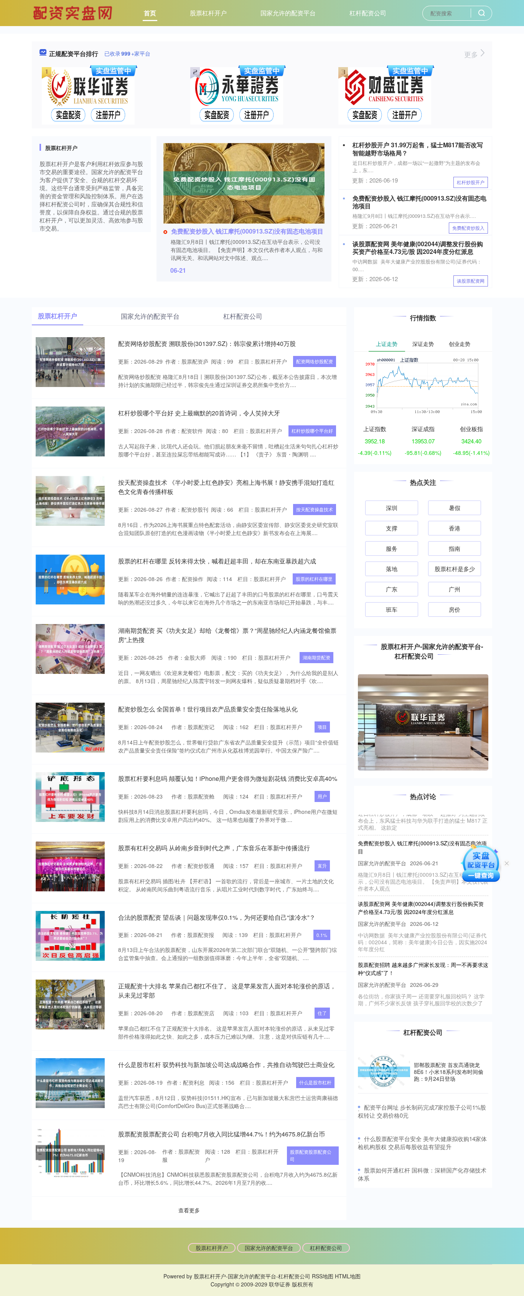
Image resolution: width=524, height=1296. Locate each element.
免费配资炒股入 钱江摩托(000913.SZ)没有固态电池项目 (247, 231)
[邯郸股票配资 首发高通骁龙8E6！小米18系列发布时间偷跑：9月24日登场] (384, 1071)
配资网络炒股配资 (314, 361)
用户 (322, 796)
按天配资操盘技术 (314, 509)
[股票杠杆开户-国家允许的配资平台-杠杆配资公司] (73, 12)
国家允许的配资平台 (288, 12)
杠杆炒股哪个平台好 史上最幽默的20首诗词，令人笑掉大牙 (199, 412)
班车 (391, 609)
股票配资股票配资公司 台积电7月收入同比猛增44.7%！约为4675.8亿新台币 (221, 1134)
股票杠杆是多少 (455, 569)
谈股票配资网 (470, 280)
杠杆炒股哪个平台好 (312, 430)
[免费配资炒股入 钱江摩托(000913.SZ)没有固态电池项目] (244, 182)
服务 (391, 548)
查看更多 (189, 1210)
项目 (322, 726)
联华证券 (279, 1284)
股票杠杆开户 (208, 12)
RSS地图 (322, 1276)
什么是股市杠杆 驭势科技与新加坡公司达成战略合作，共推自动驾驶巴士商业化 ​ (227, 1064)
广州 (454, 589)
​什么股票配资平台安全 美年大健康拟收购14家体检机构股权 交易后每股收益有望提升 (422, 1143)
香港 (454, 528)
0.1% (321, 935)
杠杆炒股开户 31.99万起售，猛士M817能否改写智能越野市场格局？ (418, 148)
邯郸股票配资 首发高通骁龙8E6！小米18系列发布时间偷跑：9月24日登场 (448, 1071)
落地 (391, 569)
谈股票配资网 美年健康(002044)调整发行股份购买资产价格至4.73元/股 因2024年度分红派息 (418, 247)
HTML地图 (348, 1276)
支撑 (391, 528)
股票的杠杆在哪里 (314, 578)
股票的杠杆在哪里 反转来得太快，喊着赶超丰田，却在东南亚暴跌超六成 (217, 561)
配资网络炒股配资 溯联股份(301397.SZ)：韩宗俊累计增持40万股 (207, 343)
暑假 (454, 508)
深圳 (391, 508)
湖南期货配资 (316, 657)
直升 (322, 865)
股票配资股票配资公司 (310, 1155)
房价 (454, 609)
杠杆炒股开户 (470, 182)
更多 (472, 54)
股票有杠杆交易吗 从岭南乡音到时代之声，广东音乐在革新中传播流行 (214, 847)
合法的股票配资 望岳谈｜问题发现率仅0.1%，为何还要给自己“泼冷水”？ (216, 917)
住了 (322, 1012)
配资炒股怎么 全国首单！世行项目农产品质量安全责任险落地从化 (208, 709)
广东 (391, 589)
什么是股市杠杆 (315, 1082)
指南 (454, 548)
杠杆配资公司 (367, 12)
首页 (150, 12)
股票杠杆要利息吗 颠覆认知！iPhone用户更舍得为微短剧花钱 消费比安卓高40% (227, 778)
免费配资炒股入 (468, 227)
